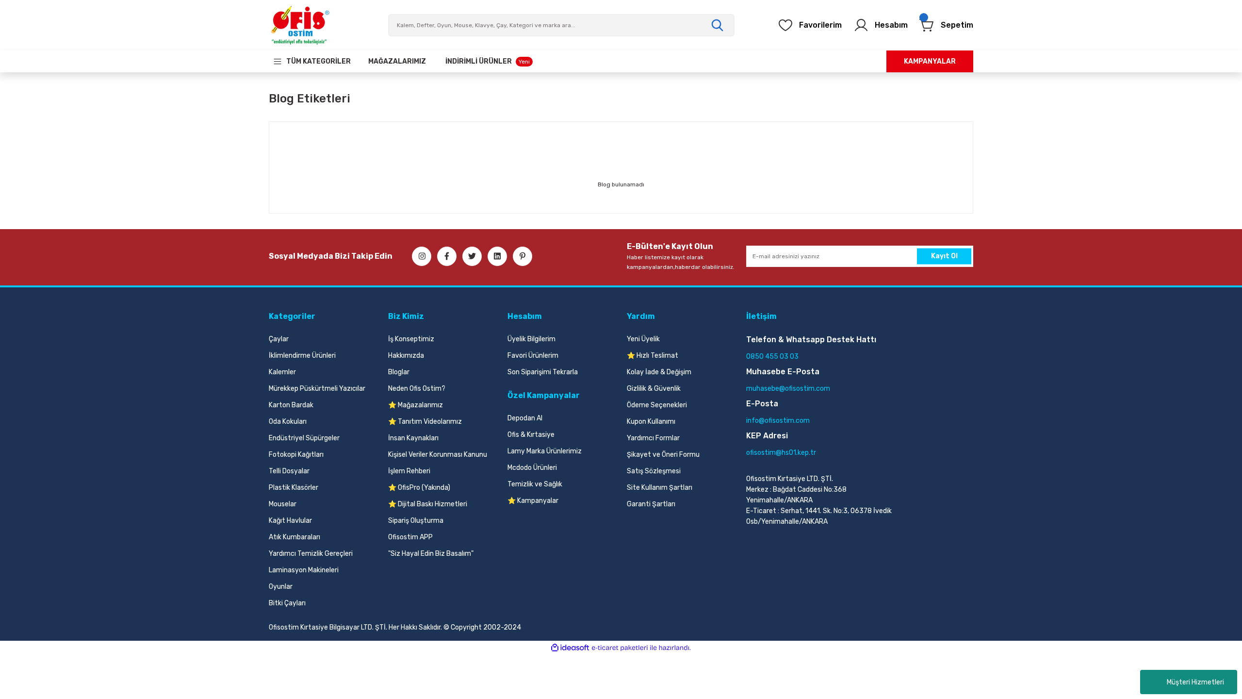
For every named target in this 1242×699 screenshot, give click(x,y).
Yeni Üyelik (643, 339)
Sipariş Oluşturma (415, 520)
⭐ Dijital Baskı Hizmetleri (427, 504)
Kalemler (282, 372)
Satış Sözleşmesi (654, 471)
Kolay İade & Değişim (659, 372)
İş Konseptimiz (411, 339)
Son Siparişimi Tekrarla (542, 372)
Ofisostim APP (410, 537)
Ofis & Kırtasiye (531, 435)
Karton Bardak (291, 405)
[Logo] (300, 25)
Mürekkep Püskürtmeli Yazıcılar (317, 388)
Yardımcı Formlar (653, 438)
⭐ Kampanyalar (532, 501)
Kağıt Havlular (290, 520)
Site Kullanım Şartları (659, 487)
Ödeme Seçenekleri (657, 405)
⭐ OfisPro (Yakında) (419, 487)
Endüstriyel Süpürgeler (304, 438)
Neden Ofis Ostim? (416, 388)
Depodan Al (524, 418)
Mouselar (282, 504)
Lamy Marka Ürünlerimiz (544, 451)
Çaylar (279, 339)
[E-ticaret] (619, 648)
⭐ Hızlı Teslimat (652, 355)
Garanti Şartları (651, 504)
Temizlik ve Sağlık (534, 484)
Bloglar (398, 372)
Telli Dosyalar (289, 471)
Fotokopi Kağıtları (296, 454)
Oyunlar (281, 586)
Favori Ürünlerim (532, 355)
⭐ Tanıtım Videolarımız (425, 421)
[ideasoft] (570, 647)
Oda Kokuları (288, 421)
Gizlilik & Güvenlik (654, 388)
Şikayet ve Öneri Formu (663, 454)
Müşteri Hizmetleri (1195, 682)
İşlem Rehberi (409, 471)
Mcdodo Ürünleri (532, 468)
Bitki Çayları (287, 603)
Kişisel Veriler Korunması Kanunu (437, 454)
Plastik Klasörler (293, 487)
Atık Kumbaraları (294, 537)
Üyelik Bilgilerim (531, 339)
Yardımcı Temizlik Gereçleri (311, 553)
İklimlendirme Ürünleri (302, 355)
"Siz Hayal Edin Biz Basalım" (431, 553)
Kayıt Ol (944, 256)
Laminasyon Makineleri (304, 570)
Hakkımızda (406, 355)
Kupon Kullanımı (651, 421)
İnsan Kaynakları (413, 438)
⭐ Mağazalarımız (415, 405)
